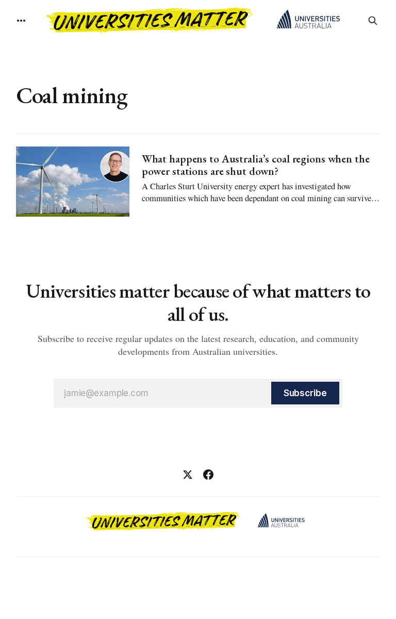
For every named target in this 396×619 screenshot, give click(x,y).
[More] (21, 20)
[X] (188, 474)
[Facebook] (208, 474)
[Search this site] (373, 20)
